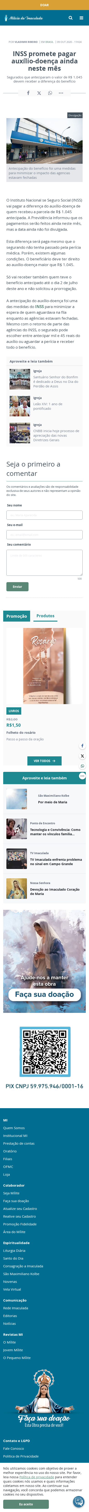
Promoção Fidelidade (20, 1224)
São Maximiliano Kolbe (21, 1273)
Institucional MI (15, 1135)
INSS (39, 306)
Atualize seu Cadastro (20, 1208)
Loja (6, 1174)
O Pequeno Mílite (17, 1357)
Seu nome (14, 505)
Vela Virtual (12, 1289)
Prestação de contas (18, 1143)
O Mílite (9, 1342)
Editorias (10, 1315)
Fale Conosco (13, 1448)
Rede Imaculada (15, 1308)
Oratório (10, 1151)
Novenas (10, 1281)
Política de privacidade (36, 1477)
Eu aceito (26, 1504)
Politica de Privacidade (21, 1456)
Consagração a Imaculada (23, 1266)
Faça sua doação (16, 1200)
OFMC (8, 1166)
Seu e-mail (15, 525)
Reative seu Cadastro (19, 1216)
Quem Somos (14, 1128)
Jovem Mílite (13, 1350)
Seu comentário (19, 544)
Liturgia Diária (14, 1250)
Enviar (17, 587)
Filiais (7, 1159)
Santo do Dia (13, 1258)
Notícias (9, 1323)
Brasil (49, 42)
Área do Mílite (14, 1231)
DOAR (44, 5)
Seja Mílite (11, 1193)
